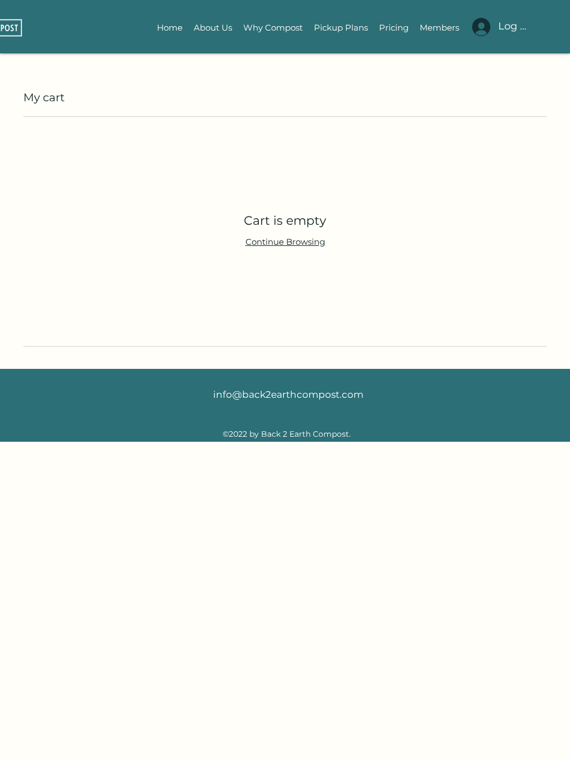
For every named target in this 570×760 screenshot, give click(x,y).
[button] (341, 27)
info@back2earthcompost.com (288, 394)
